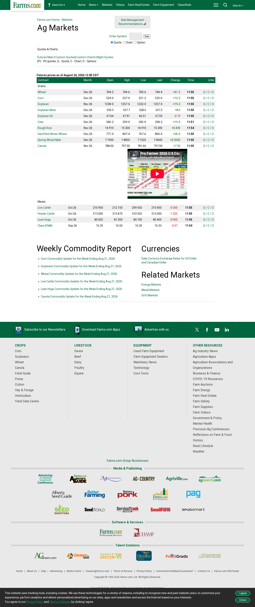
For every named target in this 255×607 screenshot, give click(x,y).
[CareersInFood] (78, 556)
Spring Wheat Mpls (49, 139)
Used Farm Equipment (148, 351)
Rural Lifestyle (203, 446)
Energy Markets (151, 284)
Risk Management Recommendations (131, 22)
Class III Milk (45, 225)
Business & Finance (206, 373)
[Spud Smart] (193, 510)
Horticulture (23, 396)
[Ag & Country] (143, 479)
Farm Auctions (203, 384)
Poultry (79, 368)
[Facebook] (207, 330)
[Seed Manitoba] (61, 510)
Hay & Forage (24, 390)
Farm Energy (201, 390)
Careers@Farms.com (97, 571)
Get (147, 36)
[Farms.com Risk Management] (160, 494)
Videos (120, 4)
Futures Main (45, 57)
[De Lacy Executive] (143, 556)
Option (141, 42)
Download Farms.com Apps (101, 329)
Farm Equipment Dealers (150, 357)
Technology (141, 368)
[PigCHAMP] (143, 533)
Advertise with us (156, 329)
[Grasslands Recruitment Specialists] (209, 556)
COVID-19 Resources (208, 379)
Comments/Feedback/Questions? (174, 571)
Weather (198, 451)
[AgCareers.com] (45, 556)
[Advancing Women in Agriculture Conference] (45, 479)
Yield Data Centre (27, 401)
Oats (41, 122)
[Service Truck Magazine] (127, 510)
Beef (77, 357)
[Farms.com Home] (27, 5)
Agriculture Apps (204, 357)
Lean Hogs (44, 219)
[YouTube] (217, 330)
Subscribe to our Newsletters (44, 329)
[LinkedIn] (227, 330)
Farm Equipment (163, 4)
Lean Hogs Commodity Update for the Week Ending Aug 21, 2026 (81, 289)
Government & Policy (207, 418)
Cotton (19, 384)
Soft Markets (149, 295)
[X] (197, 330)
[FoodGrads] (176, 556)
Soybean (43, 104)
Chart (129, 42)
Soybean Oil (45, 116)
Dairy (77, 362)
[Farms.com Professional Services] (111, 533)
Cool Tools (140, 373)
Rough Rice (45, 128)
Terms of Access (123, 571)
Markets (107, 4)
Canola (42, 145)
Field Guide (23, 373)
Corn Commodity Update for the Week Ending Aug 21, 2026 (78, 258)
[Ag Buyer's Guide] (78, 479)
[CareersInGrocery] (111, 556)
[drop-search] (225, 5)
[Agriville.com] (176, 479)
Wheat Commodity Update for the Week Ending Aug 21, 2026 (79, 273)
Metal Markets (150, 290)
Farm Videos (202, 412)
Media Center (74, 571)
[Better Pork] (127, 494)
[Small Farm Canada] (160, 510)
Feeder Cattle (46, 213)
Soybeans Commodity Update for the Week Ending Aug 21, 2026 (81, 266)
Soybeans (22, 357)
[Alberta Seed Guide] (61, 494)
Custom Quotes (65, 57)
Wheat (42, 92)
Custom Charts (85, 57)
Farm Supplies (203, 407)
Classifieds (184, 4)
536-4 (58, 5)
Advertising (56, 571)
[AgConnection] (111, 479)
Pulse (19, 379)
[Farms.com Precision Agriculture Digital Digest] (193, 494)
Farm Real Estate (139, 4)
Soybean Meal (47, 110)
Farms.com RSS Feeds (226, 571)
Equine (79, 373)
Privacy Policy (144, 571)
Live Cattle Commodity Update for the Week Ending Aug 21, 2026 (81, 281)
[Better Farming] (94, 494)
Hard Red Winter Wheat (52, 134)
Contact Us (204, 571)
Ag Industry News (205, 351)
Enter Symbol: (118, 36)
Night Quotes (105, 57)
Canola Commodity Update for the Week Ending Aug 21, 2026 (79, 296)
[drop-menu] (216, 5)
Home (81, 4)
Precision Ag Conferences (211, 429)
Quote (118, 42)
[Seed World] (94, 510)
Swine (78, 351)
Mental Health (202, 423)
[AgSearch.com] (209, 479)
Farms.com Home (48, 19)
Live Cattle (44, 207)
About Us (32, 571)
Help (43, 571)
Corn (41, 98)
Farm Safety (201, 401)
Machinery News (145, 362)
